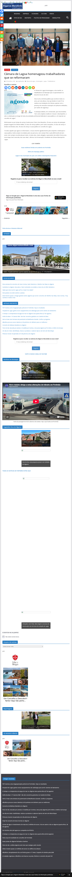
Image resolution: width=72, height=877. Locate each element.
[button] (36, 874)
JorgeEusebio (21, 81)
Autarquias (14, 69)
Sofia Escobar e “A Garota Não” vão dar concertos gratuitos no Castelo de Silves (25, 316)
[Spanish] (31, 2)
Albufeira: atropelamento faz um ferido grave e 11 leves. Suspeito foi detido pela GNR (28, 852)
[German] (20, 2)
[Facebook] (5, 87)
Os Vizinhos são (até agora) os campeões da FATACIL (18, 830)
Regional (17, 13)
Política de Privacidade (42, 18)
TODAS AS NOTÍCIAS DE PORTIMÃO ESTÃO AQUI (16, 471)
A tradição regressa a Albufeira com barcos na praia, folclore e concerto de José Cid (27, 856)
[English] (14, 2)
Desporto (28, 18)
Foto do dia (18, 18)
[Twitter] (9, 87)
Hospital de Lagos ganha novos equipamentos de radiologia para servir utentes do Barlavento (29, 310)
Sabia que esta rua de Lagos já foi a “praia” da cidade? (17, 290)
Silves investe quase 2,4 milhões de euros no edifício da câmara (21, 849)
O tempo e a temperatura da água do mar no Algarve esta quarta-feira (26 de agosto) (27, 834)
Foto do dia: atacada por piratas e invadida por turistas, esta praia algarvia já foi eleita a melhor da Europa (32, 328)
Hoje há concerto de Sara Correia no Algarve (15, 821)
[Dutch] (11, 2)
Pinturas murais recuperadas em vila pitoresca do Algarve (18, 334)
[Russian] (28, 2)
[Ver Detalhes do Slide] (35, 259)
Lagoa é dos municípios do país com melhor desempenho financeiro (35, 155)
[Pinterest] (19, 87)
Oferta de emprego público (36, 151)
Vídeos (52, 13)
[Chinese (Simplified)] (7, 2)
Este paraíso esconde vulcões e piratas (13, 293)
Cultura (44, 13)
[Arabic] (2, 2)
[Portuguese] (15, 21)
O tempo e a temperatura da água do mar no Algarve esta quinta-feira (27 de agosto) (26, 313)
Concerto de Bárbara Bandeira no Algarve (14, 325)
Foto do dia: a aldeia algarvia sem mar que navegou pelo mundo (21, 845)
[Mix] (26, 87)
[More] (33, 87)
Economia (35, 13)
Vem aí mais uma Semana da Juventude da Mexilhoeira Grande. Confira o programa (26, 319)
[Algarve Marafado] (10, 18)
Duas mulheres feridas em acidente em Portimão (36, 147)
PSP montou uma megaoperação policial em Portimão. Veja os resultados (23, 308)
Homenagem (39, 81)
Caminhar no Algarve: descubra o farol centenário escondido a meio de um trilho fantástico (28, 287)
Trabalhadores (51, 81)
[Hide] (0, 42)
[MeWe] (23, 87)
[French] (17, 2)
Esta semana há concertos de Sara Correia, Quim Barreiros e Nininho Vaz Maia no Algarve (28, 284)
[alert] (35, 637)
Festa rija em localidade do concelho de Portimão (17, 838)
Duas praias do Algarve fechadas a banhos (15, 841)
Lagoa (45, 81)
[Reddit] (12, 87)
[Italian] (23, 2)
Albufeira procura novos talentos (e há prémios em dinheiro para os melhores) (24, 322)
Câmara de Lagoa (30, 81)
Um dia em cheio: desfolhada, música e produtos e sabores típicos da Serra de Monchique (28, 331)
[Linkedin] (16, 87)
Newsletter (56, 18)
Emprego (26, 13)
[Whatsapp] (29, 87)
